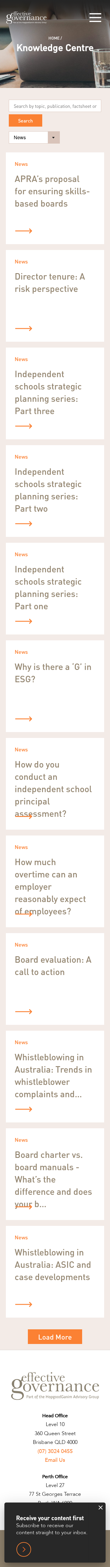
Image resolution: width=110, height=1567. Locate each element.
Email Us (55, 1460)
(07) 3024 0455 (55, 1451)
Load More (55, 1336)
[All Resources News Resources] (34, 137)
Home (54, 37)
